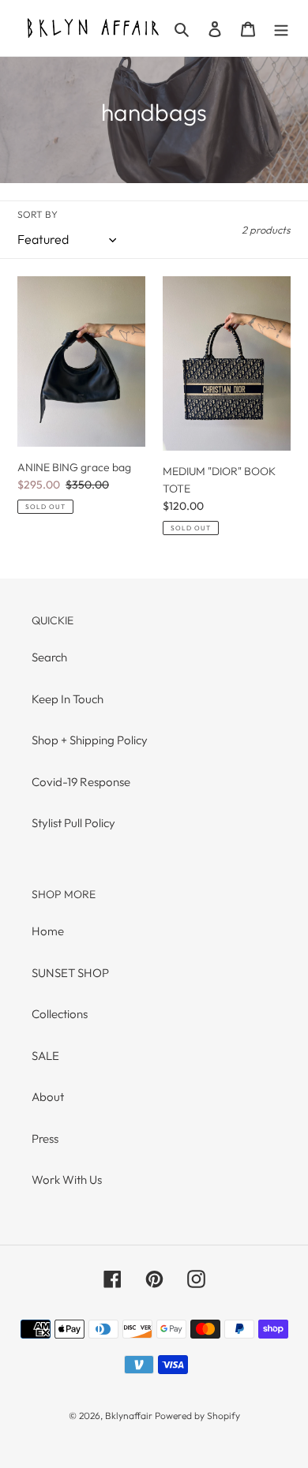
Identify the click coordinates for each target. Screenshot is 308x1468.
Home (48, 930)
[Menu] (281, 28)
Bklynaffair (128, 1415)
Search (49, 657)
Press (45, 1138)
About (48, 1096)
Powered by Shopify (197, 1415)
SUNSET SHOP (70, 972)
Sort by (37, 214)
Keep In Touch (67, 698)
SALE (45, 1055)
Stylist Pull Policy (73, 822)
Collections (60, 1013)
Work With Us (67, 1179)
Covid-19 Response (81, 781)
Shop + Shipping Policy (90, 739)
